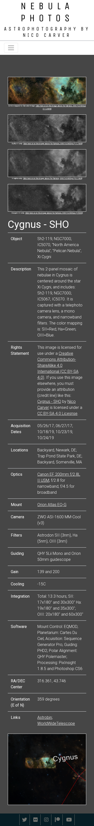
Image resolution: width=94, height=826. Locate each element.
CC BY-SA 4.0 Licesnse (57, 413)
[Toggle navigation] (11, 48)
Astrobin (44, 717)
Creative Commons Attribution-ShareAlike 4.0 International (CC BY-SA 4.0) (57, 365)
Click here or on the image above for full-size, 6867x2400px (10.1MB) (52, 178)
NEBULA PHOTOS (47, 12)
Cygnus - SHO (49, 401)
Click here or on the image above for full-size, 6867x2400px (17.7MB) (52, 143)
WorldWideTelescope (56, 723)
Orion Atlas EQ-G (51, 504)
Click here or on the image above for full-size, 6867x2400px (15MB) (54, 213)
